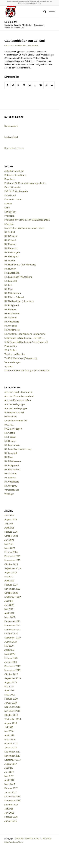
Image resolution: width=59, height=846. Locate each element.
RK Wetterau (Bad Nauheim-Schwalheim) (25, 334)
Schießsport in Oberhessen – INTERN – (24, 338)
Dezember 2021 (12, 621)
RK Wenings (10, 325)
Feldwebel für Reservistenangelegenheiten (25, 183)
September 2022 (12, 597)
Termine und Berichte (14, 354)
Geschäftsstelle (12, 187)
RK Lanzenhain (12, 272)
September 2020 (12, 637)
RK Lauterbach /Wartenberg (18, 277)
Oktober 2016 (11, 804)
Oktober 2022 (11, 593)
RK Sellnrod (10, 477)
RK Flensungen (12, 252)
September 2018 (12, 719)
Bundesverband (11, 126)
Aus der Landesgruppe (15, 408)
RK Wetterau (10, 485)
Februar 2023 (11, 584)
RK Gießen (9, 260)
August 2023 (10, 572)
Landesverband (11, 137)
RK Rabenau (10, 309)
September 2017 (12, 760)
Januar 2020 (10, 662)
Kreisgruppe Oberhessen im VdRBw (28, 839)
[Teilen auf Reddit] (46, 85)
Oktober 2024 (11, 536)
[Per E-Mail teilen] (51, 85)
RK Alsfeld (9, 232)
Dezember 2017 (12, 751)
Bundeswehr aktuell (14, 412)
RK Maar (8, 289)
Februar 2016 (11, 817)
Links (7, 207)
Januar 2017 (10, 792)
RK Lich (8, 285)
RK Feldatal (10, 244)
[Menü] (50, 12)
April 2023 (9, 580)
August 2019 (10, 682)
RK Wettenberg (12, 330)
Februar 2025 (11, 531)
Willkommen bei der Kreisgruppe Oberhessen (26, 370)
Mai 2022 (8, 609)
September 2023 (12, 568)
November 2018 (12, 711)
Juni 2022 (9, 605)
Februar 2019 (11, 698)
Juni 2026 (9, 515)
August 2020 (10, 641)
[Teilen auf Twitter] (13, 85)
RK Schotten (10, 317)
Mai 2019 (8, 686)
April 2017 (9, 780)
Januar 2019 (10, 703)
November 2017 (12, 755)
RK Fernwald (10, 248)
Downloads (9, 179)
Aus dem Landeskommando (18, 392)
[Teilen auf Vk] (40, 85)
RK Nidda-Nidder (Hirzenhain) (19, 301)
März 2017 (9, 784)
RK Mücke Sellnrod (14, 297)
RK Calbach (10, 240)
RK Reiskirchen (12, 313)
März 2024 (9, 548)
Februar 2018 (11, 743)
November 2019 (12, 670)
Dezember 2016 (12, 796)
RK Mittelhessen (12, 293)
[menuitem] (43, 12)
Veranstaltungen (12, 362)
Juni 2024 (9, 540)
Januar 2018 (10, 747)
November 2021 (12, 625)
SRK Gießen (10, 350)
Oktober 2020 (11, 633)
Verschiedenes (11, 490)
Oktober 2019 (11, 674)
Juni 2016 (9, 812)
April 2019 (9, 690)
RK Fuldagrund (11, 256)
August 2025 (10, 519)
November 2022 (12, 588)
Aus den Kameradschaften (17, 400)
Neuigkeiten (10, 22)
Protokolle (9, 215)
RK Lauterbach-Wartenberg (17, 449)
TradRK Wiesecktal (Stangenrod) (20, 358)
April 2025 (9, 527)
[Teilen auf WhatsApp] (18, 85)
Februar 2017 (11, 788)
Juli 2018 (8, 727)
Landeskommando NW (15, 420)
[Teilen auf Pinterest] (24, 85)
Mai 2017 (8, 776)
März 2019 (9, 694)
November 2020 (12, 629)
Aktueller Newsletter (14, 171)
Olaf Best (34, 45)
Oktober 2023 (11, 564)
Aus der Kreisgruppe (14, 404)
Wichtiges (9, 494)
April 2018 (9, 735)
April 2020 (9, 650)
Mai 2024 (8, 544)
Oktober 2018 (11, 715)
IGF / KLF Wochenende (16, 191)
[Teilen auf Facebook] (7, 85)
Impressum (10, 195)
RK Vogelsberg (11, 321)
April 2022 (9, 613)
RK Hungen (10, 268)
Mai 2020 (8, 645)
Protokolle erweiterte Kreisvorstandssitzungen (27, 220)
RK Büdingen (10, 236)
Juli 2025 (8, 523)
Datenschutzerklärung (15, 175)
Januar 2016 (10, 821)
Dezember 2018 (12, 707)
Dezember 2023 (12, 556)
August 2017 (10, 764)
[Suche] (43, 12)
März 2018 (9, 739)
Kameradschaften (13, 199)
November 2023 (12, 560)
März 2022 (9, 617)
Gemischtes (21, 45)
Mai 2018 (8, 731)
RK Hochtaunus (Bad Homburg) (20, 264)
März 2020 (9, 654)
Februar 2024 (11, 552)
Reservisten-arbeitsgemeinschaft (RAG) (24, 228)
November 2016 (12, 800)
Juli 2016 (8, 808)
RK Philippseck (12, 305)
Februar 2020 (11, 658)
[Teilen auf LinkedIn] (29, 85)
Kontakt (8, 203)
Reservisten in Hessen (14, 148)
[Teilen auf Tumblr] (35, 85)
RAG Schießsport (13, 428)
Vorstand (8, 366)
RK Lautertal (10, 281)
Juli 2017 (8, 768)
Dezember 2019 (12, 666)
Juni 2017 (9, 772)
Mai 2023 (8, 576)
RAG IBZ (8, 224)
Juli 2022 (8, 601)
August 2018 (10, 723)
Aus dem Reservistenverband (19, 396)
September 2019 (12, 678)
